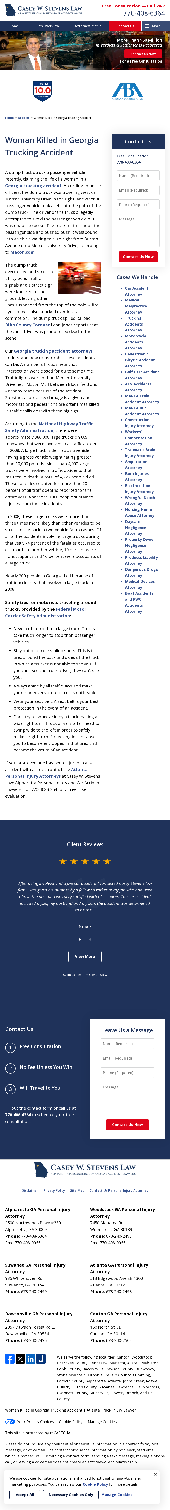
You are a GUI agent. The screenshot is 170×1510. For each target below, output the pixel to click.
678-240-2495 (34, 1340)
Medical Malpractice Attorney (136, 306)
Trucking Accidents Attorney (134, 324)
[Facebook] (10, 1359)
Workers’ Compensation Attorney (138, 437)
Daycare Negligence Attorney (135, 527)
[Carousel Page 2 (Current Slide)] (90, 939)
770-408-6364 (144, 13)
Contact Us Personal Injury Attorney (119, 1190)
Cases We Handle (137, 277)
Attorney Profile (88, 26)
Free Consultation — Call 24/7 (133, 6)
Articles (24, 118)
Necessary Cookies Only (71, 1494)
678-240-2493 (119, 1236)
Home (14, 26)
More (156, 26)
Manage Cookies (102, 1421)
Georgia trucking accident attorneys (53, 351)
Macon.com (22, 252)
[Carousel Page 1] (80, 939)
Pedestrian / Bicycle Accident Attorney (140, 360)
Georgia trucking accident (33, 185)
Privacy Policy (54, 1190)
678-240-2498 (119, 1291)
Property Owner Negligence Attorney (140, 545)
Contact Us (125, 26)
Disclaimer (30, 1190)
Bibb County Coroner (27, 325)
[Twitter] (20, 1359)
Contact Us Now (143, 54)
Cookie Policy (71, 1421)
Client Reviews (85, 844)
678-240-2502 (119, 1340)
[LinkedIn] (30, 1359)
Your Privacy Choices (35, 1421)
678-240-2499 (34, 1291)
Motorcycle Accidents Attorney (135, 341)
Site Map (77, 1190)
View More (85, 956)
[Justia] (41, 1359)
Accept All (25, 1494)
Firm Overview (47, 26)
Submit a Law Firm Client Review (85, 975)
